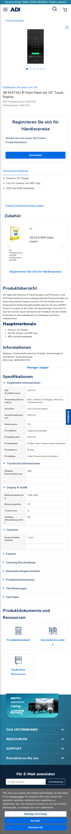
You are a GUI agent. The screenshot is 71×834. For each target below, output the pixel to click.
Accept (35, 821)
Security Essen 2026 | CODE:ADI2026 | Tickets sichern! (35, 2)
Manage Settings (35, 814)
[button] (68, 417)
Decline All (35, 827)
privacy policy (17, 796)
